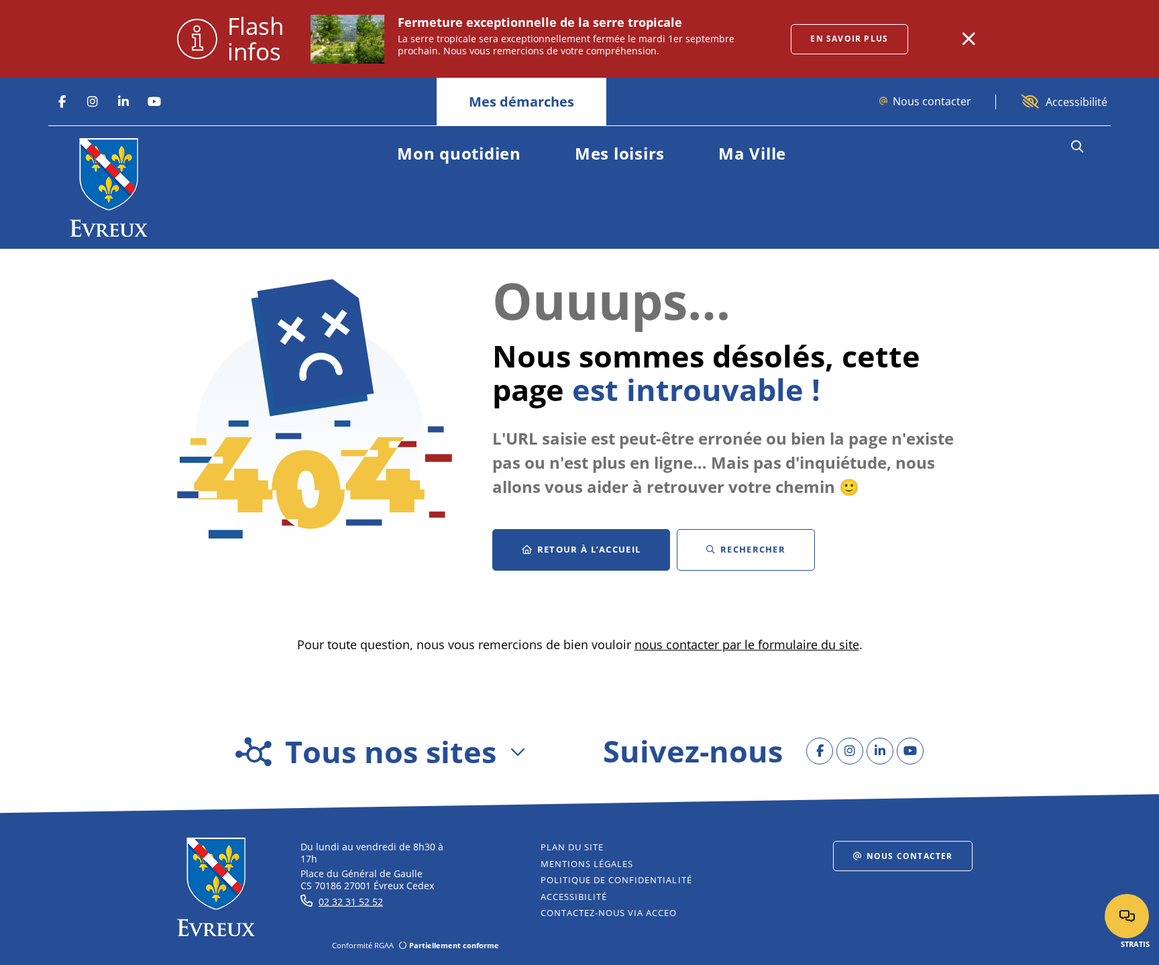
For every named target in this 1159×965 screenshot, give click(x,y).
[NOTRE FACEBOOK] (61, 102)
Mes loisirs (620, 153)
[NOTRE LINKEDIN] (123, 102)
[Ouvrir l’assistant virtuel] (1127, 916)
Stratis (1135, 944)
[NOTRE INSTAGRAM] (92, 102)
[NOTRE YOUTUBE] (154, 102)
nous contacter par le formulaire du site (746, 644)
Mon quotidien (459, 153)
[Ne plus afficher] (968, 38)
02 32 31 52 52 (351, 901)
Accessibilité (1076, 102)
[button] (1077, 147)
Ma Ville (752, 153)
